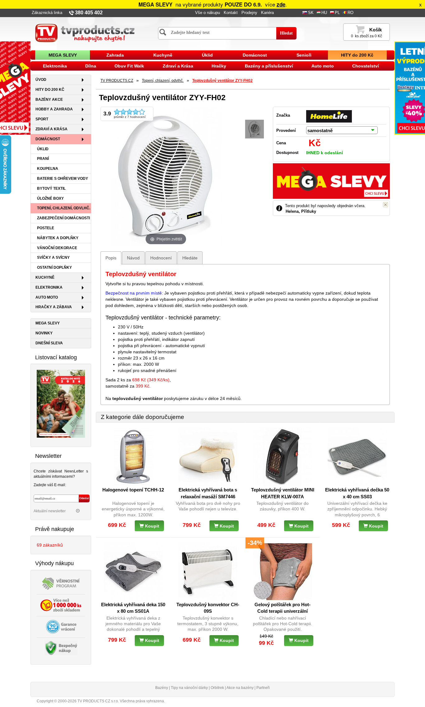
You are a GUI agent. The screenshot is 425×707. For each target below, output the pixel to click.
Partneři (263, 688)
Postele (45, 228)
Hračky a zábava (53, 307)
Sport (41, 119)
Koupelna (47, 168)
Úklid (207, 55)
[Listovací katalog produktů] (61, 403)
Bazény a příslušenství (269, 65)
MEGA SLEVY (63, 55)
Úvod (40, 79)
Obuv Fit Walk (129, 65)
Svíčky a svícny (53, 257)
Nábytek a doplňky (57, 238)
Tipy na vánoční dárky (189, 688)
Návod (133, 257)
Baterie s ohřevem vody (62, 178)
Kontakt (231, 13)
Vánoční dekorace (57, 248)
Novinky (44, 333)
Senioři (304, 55)
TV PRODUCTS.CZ (116, 80)
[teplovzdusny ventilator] (254, 129)
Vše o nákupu (207, 13)
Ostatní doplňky (54, 267)
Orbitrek (217, 688)
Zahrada (115, 55)
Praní (43, 158)
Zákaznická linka (47, 13)
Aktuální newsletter (50, 511)
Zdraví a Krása (178, 65)
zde (281, 4)
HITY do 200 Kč (357, 55)
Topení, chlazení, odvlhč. (63, 208)
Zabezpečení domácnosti (63, 218)
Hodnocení (161, 257)
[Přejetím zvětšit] (166, 176)
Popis (110, 257)
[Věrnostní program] (61, 582)
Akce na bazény (240, 688)
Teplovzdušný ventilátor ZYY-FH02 (222, 80)
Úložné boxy (50, 198)
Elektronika (55, 65)
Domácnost (255, 55)
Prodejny (249, 13)
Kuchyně (162, 55)
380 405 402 (89, 12)
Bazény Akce (49, 99)
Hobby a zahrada (54, 109)
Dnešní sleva (49, 343)
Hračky (219, 65)
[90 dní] (60, 626)
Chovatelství (365, 65)
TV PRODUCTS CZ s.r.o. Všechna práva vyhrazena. (121, 701)
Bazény (161, 688)
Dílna (90, 65)
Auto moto (322, 65)
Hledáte (190, 257)
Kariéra (267, 13)
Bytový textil (51, 188)
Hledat (286, 33)
